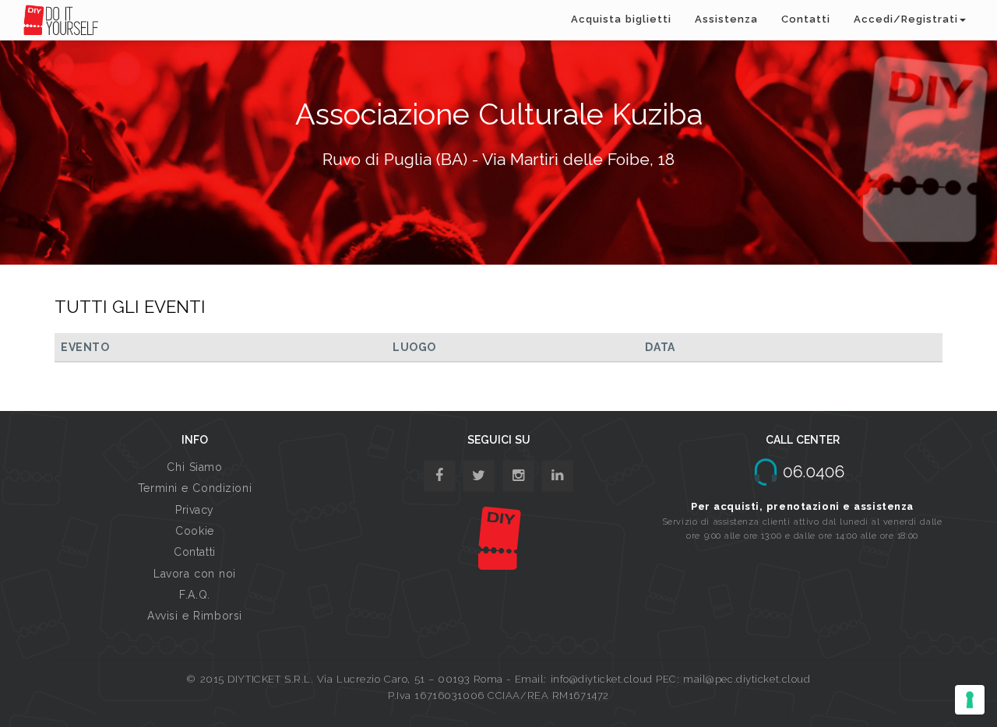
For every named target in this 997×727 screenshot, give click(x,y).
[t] (478, 475)
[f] (439, 475)
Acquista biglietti (621, 19)
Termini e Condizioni (195, 488)
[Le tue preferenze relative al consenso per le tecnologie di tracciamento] (970, 700)
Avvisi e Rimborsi (194, 615)
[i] (557, 475)
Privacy (194, 510)
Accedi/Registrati (906, 19)
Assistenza (726, 19)
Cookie (194, 531)
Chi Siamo (194, 467)
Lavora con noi (194, 573)
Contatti (805, 19)
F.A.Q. (194, 594)
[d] (518, 475)
